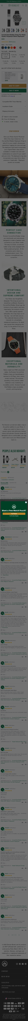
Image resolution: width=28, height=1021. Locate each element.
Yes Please (14, 513)
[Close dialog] (26, 502)
